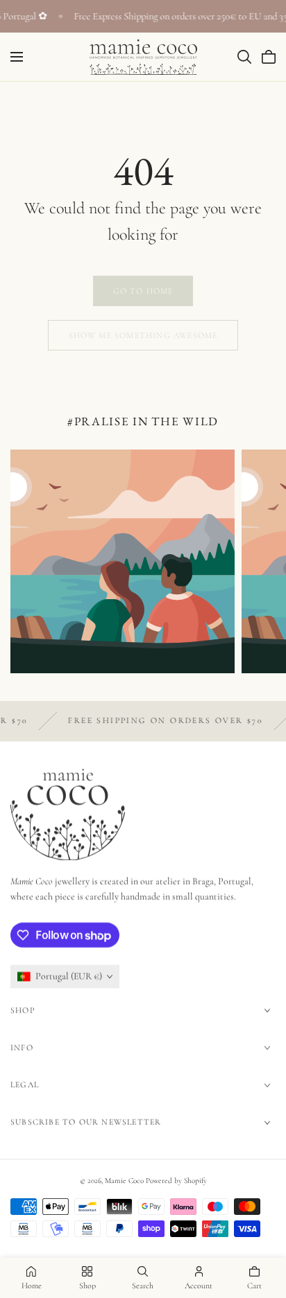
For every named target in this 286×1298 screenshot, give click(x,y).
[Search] (244, 57)
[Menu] (16, 57)
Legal (24, 1085)
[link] (143, 291)
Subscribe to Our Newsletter (85, 1122)
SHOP (22, 1010)
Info (21, 1047)
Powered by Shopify (176, 1180)
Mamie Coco (124, 1180)
